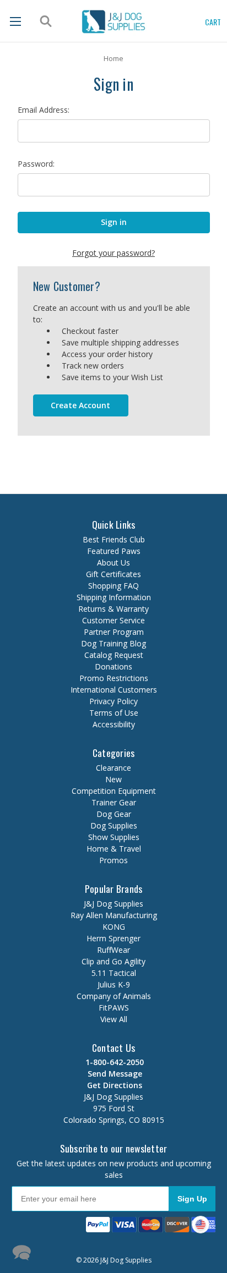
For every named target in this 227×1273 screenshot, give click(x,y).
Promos (113, 860)
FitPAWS (114, 1007)
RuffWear (113, 950)
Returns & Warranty (113, 608)
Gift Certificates (113, 574)
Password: (36, 163)
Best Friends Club (114, 539)
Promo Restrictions (113, 678)
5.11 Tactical (113, 973)
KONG (113, 926)
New (113, 779)
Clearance (113, 767)
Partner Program (114, 632)
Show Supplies (113, 837)
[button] (97, 1251)
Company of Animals (114, 996)
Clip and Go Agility (113, 961)
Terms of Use (113, 712)
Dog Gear (113, 814)
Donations (113, 666)
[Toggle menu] (15, 21)
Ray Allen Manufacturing (114, 915)
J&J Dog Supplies (113, 903)
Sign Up (192, 1198)
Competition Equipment (114, 791)
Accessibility (114, 724)
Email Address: (43, 110)
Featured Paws (113, 551)
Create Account (80, 405)
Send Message (113, 1073)
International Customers (114, 689)
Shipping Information (114, 597)
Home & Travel (114, 848)
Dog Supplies (113, 825)
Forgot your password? (113, 253)
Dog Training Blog (113, 643)
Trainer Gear (113, 802)
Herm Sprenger (113, 938)
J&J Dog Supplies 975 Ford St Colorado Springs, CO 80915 (113, 1102)
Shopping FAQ (113, 585)
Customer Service (113, 620)
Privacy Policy (113, 701)
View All (113, 1019)
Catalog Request (113, 655)
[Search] (44, 21)
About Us (113, 562)
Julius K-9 (114, 984)
